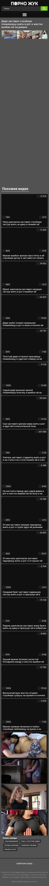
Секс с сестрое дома (30, 841)
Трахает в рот (10, 849)
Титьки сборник (11, 845)
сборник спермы (28, 845)
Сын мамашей (11, 841)
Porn (35, 882)
